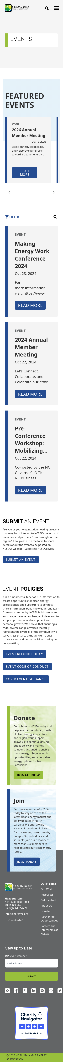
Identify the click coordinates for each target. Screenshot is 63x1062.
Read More (25, 173)
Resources (47, 894)
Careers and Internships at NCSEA (49, 929)
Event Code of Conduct (27, 666)
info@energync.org (16, 914)
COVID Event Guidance (26, 679)
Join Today (27, 861)
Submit (31, 976)
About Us (46, 905)
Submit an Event (20, 559)
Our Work (47, 889)
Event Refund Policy (24, 654)
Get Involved (48, 900)
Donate (45, 911)
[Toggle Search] (45, 7)
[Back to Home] (17, 8)
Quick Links (48, 884)
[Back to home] (18, 887)
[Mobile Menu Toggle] (55, 7)
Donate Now (28, 775)
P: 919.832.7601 (14, 920)
